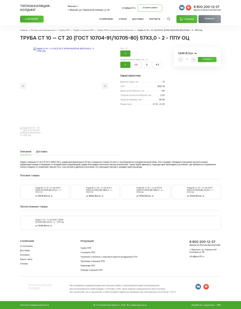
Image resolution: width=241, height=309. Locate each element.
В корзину (207, 59)
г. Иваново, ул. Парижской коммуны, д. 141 (89, 10)
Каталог (32, 19)
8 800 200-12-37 (207, 8)
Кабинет (210, 18)
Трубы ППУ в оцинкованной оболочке (115, 30)
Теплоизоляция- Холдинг (35, 8)
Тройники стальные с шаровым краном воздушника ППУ (108, 257)
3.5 (136, 64)
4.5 (157, 64)
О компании (106, 19)
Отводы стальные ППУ (91, 270)
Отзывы (24, 264)
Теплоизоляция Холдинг (40, 287)
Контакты (154, 19)
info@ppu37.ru (129, 8)
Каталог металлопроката (43, 30)
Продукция (87, 241)
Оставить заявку (150, 8)
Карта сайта (26, 259)
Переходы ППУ (87, 266)
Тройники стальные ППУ (92, 261)
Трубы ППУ (64, 30)
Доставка (137, 19)
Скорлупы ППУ (87, 252)
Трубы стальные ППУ (83, 30)
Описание (25, 151)
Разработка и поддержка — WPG (206, 305)
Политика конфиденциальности (34, 305)
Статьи (123, 19)
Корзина (189, 19)
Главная (23, 30)
